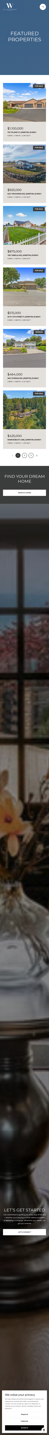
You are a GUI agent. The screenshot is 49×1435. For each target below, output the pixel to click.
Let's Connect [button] (24, 1232)
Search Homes (24, 493)
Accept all (24, 1428)
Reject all (24, 1414)
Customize (24, 1421)
